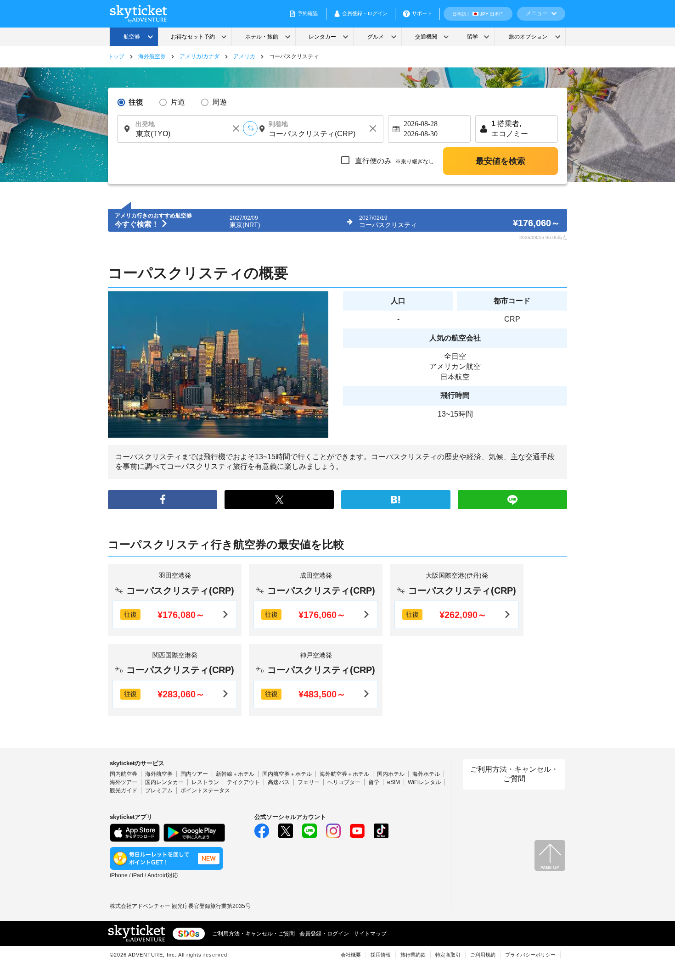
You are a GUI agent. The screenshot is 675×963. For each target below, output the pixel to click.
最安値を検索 (500, 161)
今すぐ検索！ (138, 224)
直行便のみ (393, 161)
